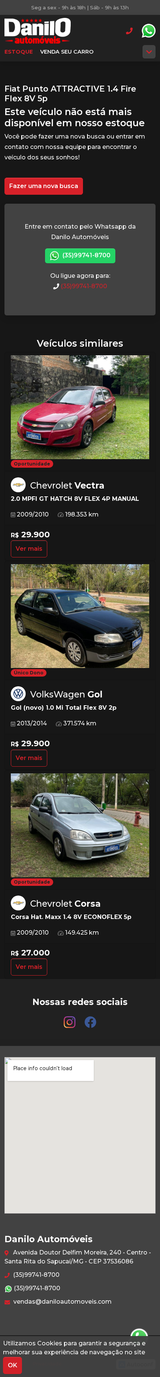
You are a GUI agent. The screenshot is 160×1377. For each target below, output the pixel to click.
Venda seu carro (66, 51)
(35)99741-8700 (86, 255)
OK (12, 1365)
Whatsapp (148, 30)
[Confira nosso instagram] (70, 1019)
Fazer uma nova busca (43, 186)
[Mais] (149, 51)
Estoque (18, 51)
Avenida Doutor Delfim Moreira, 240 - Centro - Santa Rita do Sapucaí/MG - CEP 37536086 (77, 1257)
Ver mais (29, 548)
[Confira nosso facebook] (90, 1019)
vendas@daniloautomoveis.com (62, 1301)
